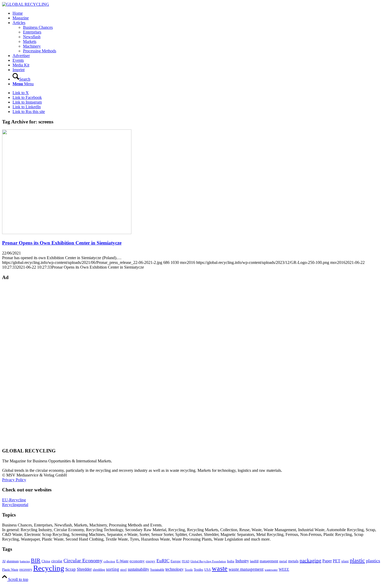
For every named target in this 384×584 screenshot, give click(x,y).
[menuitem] (197, 13)
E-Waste (122, 561)
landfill (254, 561)
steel (123, 569)
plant (345, 561)
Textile (189, 569)
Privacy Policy (14, 480)
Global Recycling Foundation (208, 561)
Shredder (84, 569)
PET (336, 560)
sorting (112, 569)
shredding (99, 569)
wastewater (271, 569)
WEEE (284, 569)
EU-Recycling (14, 500)
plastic (357, 560)
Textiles (198, 569)
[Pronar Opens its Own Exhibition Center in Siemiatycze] (66, 232)
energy (150, 561)
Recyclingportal (15, 504)
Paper (327, 561)
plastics (373, 560)
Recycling (48, 568)
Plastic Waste (10, 569)
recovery (25, 569)
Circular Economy (82, 560)
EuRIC (163, 560)
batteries (25, 561)
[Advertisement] (23, 363)
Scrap (70, 569)
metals (293, 561)
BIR (35, 560)
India (230, 561)
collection (109, 561)
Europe (176, 561)
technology (174, 569)
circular (56, 561)
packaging (310, 560)
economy (137, 561)
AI (3, 561)
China (46, 561)
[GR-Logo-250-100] (25, 4)
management (269, 561)
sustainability (138, 569)
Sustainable (157, 569)
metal (283, 561)
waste (220, 568)
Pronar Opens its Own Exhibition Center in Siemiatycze (61, 243)
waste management (246, 569)
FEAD (185, 561)
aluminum (13, 561)
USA (207, 569)
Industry (242, 560)
